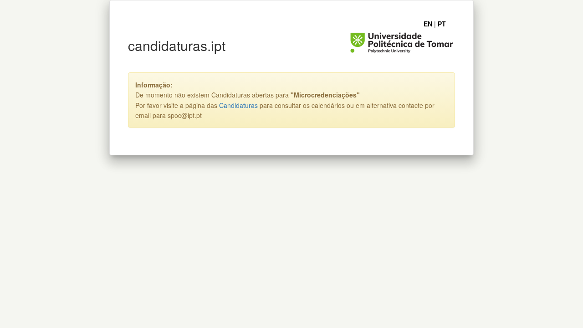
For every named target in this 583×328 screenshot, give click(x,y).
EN (428, 23)
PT (442, 23)
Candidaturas (238, 105)
